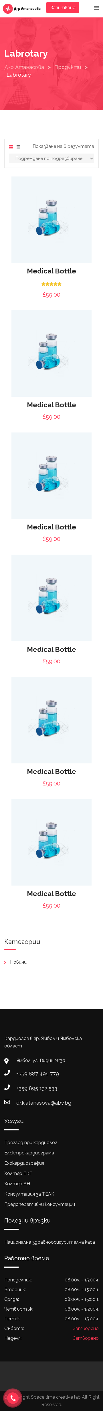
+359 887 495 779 (37, 1074)
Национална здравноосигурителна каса (49, 1242)
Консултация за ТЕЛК (29, 1194)
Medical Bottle (51, 271)
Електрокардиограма (29, 1153)
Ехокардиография (24, 1163)
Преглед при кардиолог (30, 1142)
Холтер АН (17, 1183)
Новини (18, 962)
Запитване (62, 7)
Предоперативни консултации (39, 1204)
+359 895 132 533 (36, 1088)
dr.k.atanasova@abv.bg (43, 1103)
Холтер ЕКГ (18, 1173)
